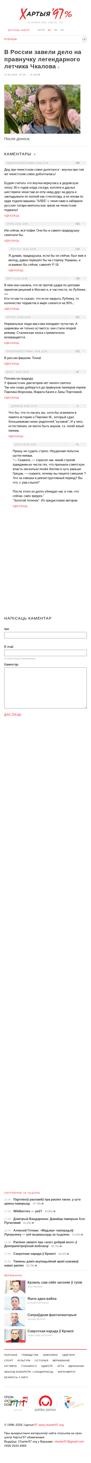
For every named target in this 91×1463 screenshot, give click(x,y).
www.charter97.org (51, 1424)
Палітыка (10, 1355)
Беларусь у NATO (16, 1377)
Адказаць (12, 215)
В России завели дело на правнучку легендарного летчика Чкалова (42, 59)
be (49, 30)
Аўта (60, 1366)
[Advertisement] (45, 564)
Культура (24, 1360)
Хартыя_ (45, 14)
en (62, 30)
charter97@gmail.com (69, 1441)
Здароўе (47, 1366)
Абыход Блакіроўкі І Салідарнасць (29, 1372)
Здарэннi (68, 1355)
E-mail (8, 646)
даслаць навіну (19, 30)
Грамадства (30, 1355)
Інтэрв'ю (10, 1366)
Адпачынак (76, 1366)
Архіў (41, 30)
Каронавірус (67, 1372)
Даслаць (13, 714)
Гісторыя (41, 1360)
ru (56, 30)
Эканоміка (50, 1355)
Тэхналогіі (29, 1366)
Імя (6, 629)
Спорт (8, 1360)
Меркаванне (13, 1275)
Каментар (11, 664)
